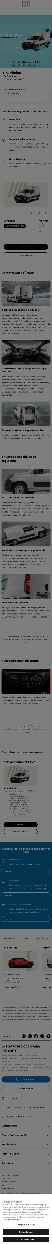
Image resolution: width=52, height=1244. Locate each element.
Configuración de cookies (26, 1225)
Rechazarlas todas (26, 1232)
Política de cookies (14, 1219)
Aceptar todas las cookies (26, 1239)
